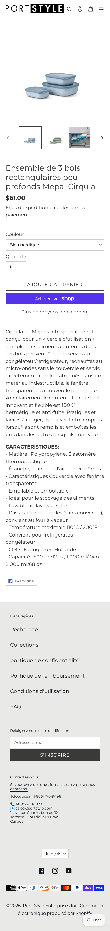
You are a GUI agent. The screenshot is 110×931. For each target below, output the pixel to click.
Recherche (24, 629)
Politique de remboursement (47, 676)
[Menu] (101, 8)
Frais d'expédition (27, 207)
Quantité (16, 256)
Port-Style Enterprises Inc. (51, 905)
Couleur (15, 234)
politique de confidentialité (44, 660)
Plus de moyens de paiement (55, 312)
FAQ (15, 707)
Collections (24, 645)
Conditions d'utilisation (39, 691)
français (53, 853)
